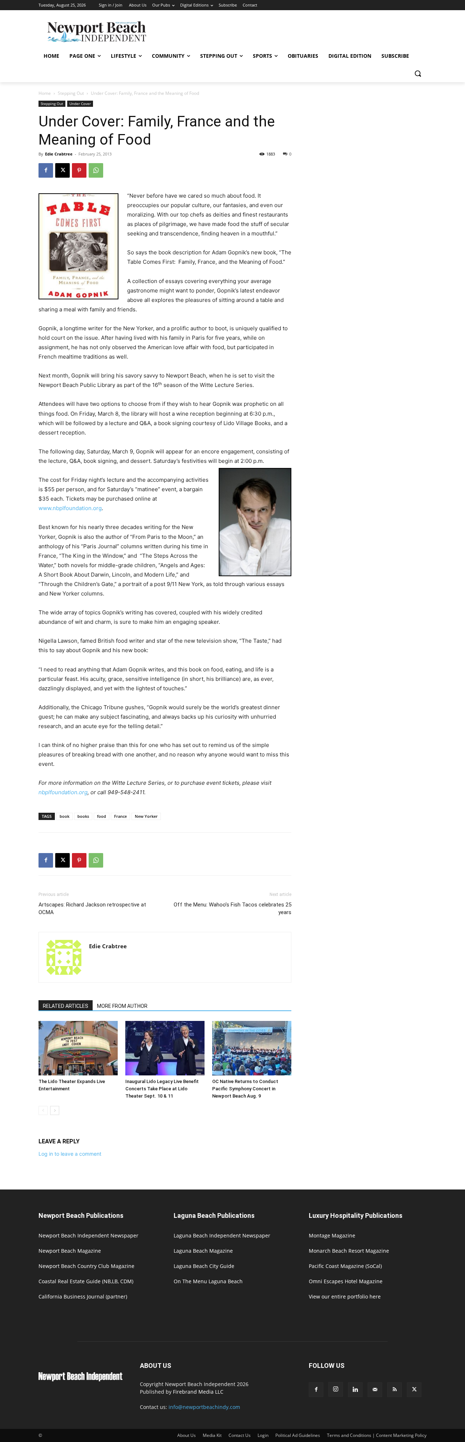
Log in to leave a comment (70, 1154)
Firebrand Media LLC (198, 1391)
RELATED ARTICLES (65, 1006)
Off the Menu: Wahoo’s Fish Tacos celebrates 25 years (232, 908)
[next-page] (54, 1110)
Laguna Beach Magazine (203, 1250)
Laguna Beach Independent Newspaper (222, 1235)
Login (263, 1435)
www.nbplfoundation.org (70, 508)
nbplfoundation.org (63, 792)
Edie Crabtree (59, 154)
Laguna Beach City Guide (204, 1266)
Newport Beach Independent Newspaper (88, 1235)
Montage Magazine (332, 1235)
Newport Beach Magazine (70, 1250)
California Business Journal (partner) (83, 1296)
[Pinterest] (79, 170)
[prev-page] (43, 1110)
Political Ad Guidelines (297, 1435)
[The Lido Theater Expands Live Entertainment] (78, 1048)
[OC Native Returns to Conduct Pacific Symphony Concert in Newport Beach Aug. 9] (251, 1048)
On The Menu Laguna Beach (208, 1281)
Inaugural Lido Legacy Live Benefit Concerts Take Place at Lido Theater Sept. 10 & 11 (162, 1089)
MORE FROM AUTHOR (122, 1006)
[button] (417, 73)
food (101, 816)
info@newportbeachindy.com (204, 1406)
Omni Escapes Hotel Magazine (346, 1281)
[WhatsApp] (96, 170)
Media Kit (212, 1435)
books (83, 816)
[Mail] (375, 1389)
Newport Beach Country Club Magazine (86, 1266)
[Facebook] (46, 170)
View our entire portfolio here (345, 1296)
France (120, 816)
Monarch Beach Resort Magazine (349, 1250)
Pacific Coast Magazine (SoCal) (345, 1266)
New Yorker (146, 816)
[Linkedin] (355, 1389)
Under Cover (80, 103)
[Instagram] (335, 1389)
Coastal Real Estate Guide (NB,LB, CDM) (86, 1281)
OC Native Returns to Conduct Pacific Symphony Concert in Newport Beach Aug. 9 (245, 1089)
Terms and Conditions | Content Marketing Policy (376, 1435)
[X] (62, 170)
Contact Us (240, 1435)
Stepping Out (71, 93)
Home (45, 93)
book (64, 816)
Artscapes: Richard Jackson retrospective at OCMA (92, 908)
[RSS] (394, 1389)
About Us (186, 1435)
